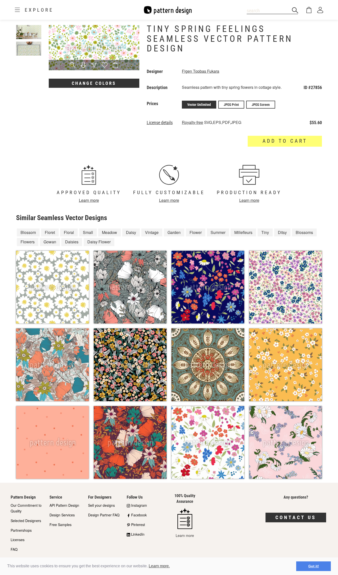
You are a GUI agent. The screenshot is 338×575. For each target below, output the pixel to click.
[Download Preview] (83, 65)
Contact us (295, 517)
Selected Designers (26, 520)
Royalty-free (192, 122)
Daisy (131, 232)
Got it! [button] (313, 566)
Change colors (94, 83)
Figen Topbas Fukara (200, 71)
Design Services (62, 514)
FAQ (14, 549)
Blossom (28, 232)
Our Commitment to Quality (26, 508)
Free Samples (60, 524)
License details (160, 122)
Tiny (265, 232)
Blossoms (304, 232)
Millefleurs (243, 232)
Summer (218, 232)
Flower (196, 232)
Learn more (89, 200)
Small (88, 232)
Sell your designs (101, 505)
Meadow (109, 232)
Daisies (71, 242)
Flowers (28, 242)
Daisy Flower (99, 242)
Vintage (152, 232)
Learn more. (159, 566)
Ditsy (282, 232)
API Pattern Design (64, 505)
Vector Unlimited (199, 105)
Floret (50, 232)
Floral (69, 232)
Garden (174, 232)
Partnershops (21, 530)
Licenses (17, 539)
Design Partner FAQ (104, 514)
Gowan (50, 242)
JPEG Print (231, 105)
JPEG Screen (261, 105)
